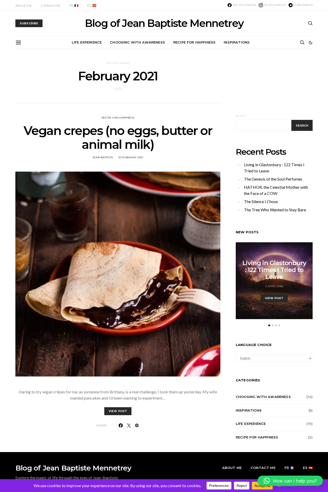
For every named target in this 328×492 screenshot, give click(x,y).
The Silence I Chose (261, 201)
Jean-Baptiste (103, 157)
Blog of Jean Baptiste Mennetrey (164, 23)
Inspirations (237, 42)
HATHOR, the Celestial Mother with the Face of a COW (276, 190)
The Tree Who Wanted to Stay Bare (275, 209)
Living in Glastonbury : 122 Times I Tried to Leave (274, 167)
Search (241, 116)
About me (23, 5)
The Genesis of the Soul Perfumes (273, 178)
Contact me (50, 5)
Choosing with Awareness (137, 42)
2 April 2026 (274, 286)
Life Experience (87, 42)
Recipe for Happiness (194, 42)
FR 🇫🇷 (73, 5)
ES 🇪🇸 (91, 5)
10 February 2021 (130, 157)
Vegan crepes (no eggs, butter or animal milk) (118, 137)
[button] (311, 42)
